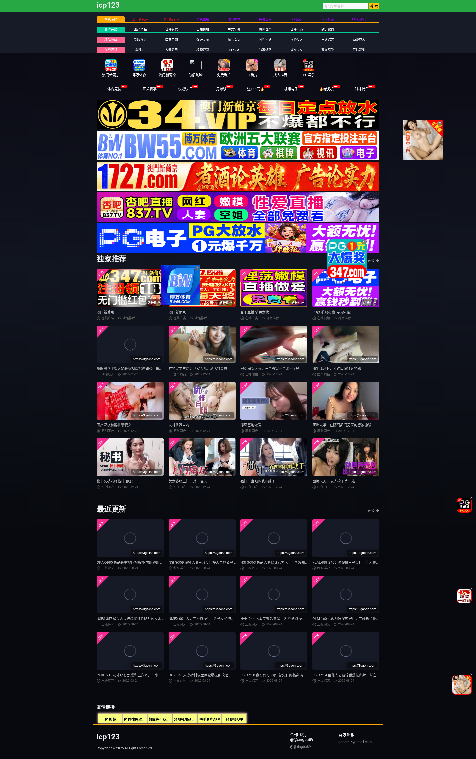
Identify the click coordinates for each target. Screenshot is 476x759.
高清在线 (110, 29)
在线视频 (110, 50)
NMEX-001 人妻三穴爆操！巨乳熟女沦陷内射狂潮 (207, 619)
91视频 (110, 719)
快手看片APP (209, 719)
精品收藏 (110, 39)
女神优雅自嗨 (179, 425)
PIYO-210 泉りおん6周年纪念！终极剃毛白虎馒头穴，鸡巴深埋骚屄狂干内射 (299, 675)
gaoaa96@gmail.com (355, 742)
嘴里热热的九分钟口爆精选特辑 (336, 368)
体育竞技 (114, 89)
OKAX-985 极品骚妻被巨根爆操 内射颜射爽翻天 (133, 562)
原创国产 (265, 29)
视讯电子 (291, 89)
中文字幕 (234, 29)
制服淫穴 (140, 39)
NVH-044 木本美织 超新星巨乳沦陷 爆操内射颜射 (278, 619)
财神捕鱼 (362, 89)
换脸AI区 (296, 39)
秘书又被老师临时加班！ (116, 481)
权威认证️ (185, 89)
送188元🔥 (255, 89)
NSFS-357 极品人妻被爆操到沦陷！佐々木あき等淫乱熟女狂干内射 (148, 619)
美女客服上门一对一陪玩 (188, 481)
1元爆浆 (220, 89)
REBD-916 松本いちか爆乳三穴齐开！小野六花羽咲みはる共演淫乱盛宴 (152, 675)
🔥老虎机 (326, 89)
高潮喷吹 (327, 50)
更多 (370, 261)
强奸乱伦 (202, 39)
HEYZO (234, 50)
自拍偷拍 (202, 29)
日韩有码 (171, 29)
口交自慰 (171, 39)
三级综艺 (327, 39)
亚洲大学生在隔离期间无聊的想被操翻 (341, 425)
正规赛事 (150, 89)
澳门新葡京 (105, 312)
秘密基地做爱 (250, 425)
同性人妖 (265, 39)
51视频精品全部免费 (189, 719)
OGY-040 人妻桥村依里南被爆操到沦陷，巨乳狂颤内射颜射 (214, 675)
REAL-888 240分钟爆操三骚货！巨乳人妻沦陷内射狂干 (354, 562)
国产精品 (140, 29)
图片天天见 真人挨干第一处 (333, 481)
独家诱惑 (265, 50)
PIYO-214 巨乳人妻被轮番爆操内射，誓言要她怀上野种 (354, 675)
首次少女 (296, 50)
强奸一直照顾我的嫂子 (257, 481)
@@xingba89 (300, 747)
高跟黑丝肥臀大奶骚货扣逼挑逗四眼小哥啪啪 (131, 368)
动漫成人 (359, 39)
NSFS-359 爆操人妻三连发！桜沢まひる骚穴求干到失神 (211, 562)
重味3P (140, 50)
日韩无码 (296, 29)
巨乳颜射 (359, 50)
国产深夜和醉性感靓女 (114, 425)
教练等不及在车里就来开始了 (171, 719)
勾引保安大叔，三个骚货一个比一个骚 (269, 368)
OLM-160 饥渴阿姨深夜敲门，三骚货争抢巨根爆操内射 (354, 619)
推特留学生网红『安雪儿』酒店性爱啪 (198, 368)
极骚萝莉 (202, 50)
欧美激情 (327, 29)
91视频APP (234, 719)
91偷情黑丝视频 (136, 719)
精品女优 (234, 39)
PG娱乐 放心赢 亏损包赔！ (332, 312)
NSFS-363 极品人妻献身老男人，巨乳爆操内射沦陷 (279, 562)
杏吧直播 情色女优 (254, 312)
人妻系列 (171, 50)
